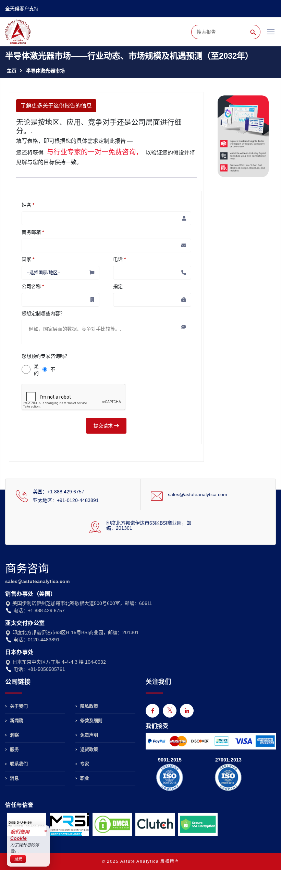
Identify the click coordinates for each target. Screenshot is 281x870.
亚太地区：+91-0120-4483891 (66, 500)
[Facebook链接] (152, 711)
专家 (84, 763)
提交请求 (104, 425)
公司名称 (33, 286)
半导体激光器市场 (45, 70)
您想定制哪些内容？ (43, 313)
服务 (14, 749)
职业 (84, 778)
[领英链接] (187, 711)
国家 (28, 259)
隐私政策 (88, 706)
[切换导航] (271, 35)
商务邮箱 (33, 232)
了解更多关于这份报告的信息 (56, 105)
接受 (18, 859)
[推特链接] (169, 711)
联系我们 (18, 763)
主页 (11, 70)
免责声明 (88, 734)
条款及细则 (90, 720)
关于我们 (18, 706)
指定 (118, 286)
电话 (119, 259)
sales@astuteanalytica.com (197, 494)
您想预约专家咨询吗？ (46, 356)
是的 (36, 369)
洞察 (14, 734)
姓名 (28, 205)
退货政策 (88, 749)
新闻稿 (16, 720)
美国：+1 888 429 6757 (58, 491)
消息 (14, 778)
